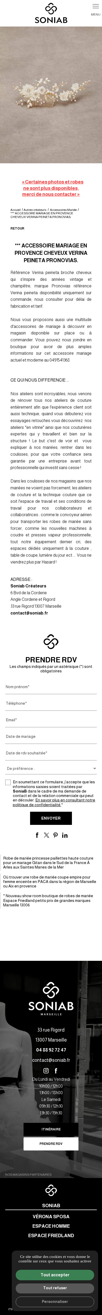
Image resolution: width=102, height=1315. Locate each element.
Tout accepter (55, 1275)
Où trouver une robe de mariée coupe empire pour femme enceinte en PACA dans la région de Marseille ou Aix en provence (49, 881)
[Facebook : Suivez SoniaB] (56, 1070)
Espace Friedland (51, 1235)
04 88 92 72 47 (51, 1050)
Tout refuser (55, 1288)
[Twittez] (46, 835)
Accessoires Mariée (63, 210)
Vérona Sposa (51, 1216)
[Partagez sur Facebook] (37, 835)
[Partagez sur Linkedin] (64, 835)
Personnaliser (55, 1301)
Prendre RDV (51, 1144)
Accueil (15, 210)
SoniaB (51, 1205)
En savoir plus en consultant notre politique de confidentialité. (54, 802)
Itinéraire (51, 1129)
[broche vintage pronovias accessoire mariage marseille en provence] (51, 95)
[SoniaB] (51, 13)
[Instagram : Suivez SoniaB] (46, 1070)
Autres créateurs (35, 210)
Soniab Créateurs (28, 586)
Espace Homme (51, 1226)
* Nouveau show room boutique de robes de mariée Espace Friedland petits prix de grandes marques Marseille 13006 (48, 900)
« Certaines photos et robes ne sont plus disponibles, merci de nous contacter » (52, 188)
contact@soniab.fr (29, 613)
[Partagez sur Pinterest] (55, 835)
